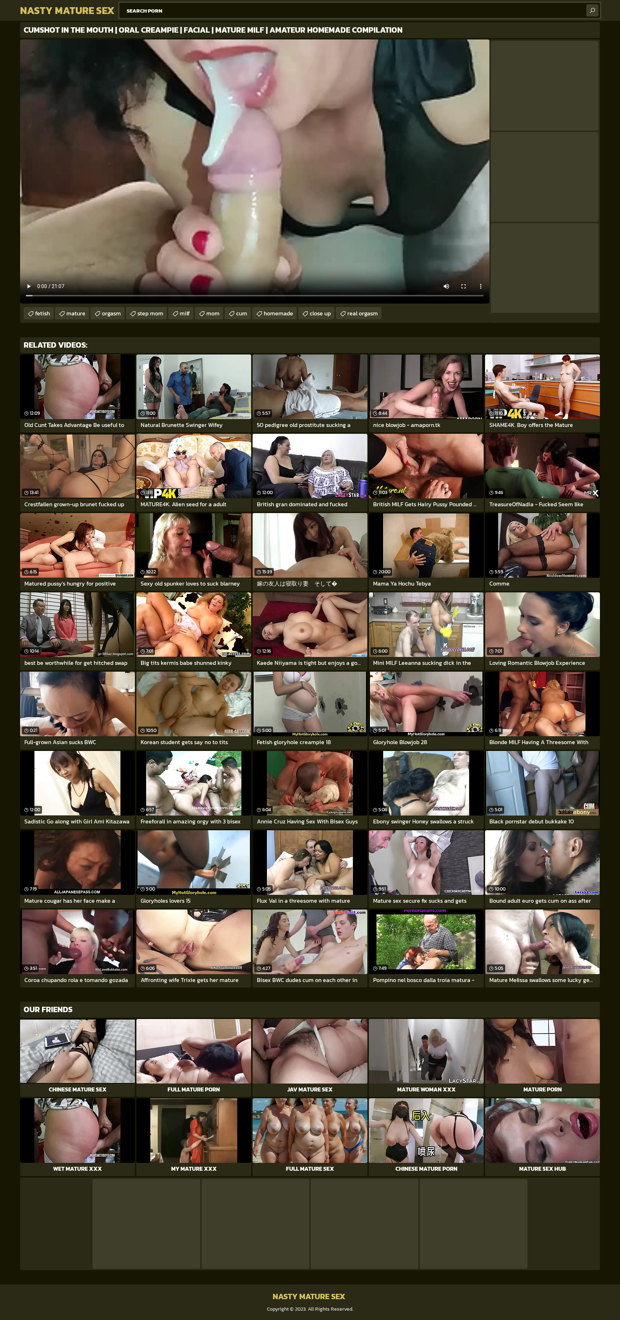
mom (213, 313)
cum (241, 313)
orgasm (111, 313)
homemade (278, 313)
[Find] (592, 10)
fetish (42, 313)
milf (185, 313)
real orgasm (362, 313)
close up (320, 313)
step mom (150, 313)
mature (75, 313)
